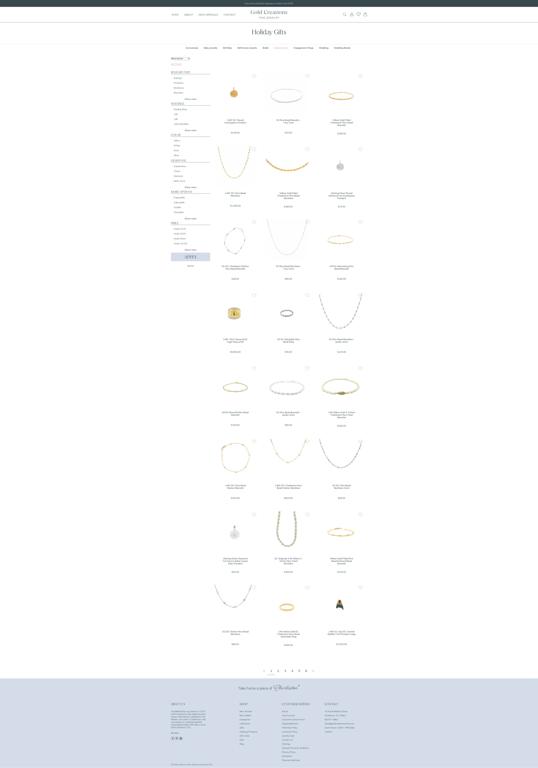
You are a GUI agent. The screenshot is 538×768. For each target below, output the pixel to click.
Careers (328, 731)
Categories (245, 719)
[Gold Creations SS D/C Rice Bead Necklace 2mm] (340, 480)
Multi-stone (179, 181)
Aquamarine (180, 166)
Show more (190, 99)
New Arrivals (246, 711)
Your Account (288, 715)
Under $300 (180, 233)
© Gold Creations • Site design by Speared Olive (192, 764)
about (188, 14)
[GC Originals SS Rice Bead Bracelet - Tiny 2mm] (287, 114)
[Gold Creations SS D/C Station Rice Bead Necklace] (234, 626)
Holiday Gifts (281, 47)
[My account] (352, 15)
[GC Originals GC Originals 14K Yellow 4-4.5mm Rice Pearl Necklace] (287, 553)
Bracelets (178, 92)
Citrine (177, 171)
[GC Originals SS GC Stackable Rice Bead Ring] (287, 333)
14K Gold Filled (181, 124)
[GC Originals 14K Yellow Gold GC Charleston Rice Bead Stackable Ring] (287, 626)
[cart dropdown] (365, 15)
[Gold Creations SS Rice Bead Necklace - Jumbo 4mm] (340, 333)
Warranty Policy (290, 727)
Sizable (177, 207)
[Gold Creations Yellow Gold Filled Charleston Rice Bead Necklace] (287, 187)
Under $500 (180, 238)
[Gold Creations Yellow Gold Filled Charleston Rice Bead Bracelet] (340, 114)
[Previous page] (264, 671)
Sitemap (286, 744)
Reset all (190, 266)
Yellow (177, 140)
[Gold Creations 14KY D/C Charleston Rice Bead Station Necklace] (287, 480)
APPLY (190, 256)
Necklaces (179, 87)
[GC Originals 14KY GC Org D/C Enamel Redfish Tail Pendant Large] (340, 626)
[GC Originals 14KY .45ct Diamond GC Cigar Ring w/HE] (234, 333)
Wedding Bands (342, 47)
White (177, 145)
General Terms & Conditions (295, 748)
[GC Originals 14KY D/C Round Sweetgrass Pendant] (234, 114)
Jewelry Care (288, 735)
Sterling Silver (180, 109)
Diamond (178, 176)
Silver (176, 155)
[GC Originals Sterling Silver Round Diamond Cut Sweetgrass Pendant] (340, 187)
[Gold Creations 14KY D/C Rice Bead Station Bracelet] (234, 480)
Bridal (265, 47)
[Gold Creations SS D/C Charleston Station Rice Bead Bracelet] (234, 260)
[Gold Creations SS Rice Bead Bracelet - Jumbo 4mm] (287, 406)
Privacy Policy (288, 752)
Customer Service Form (293, 719)
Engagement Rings (304, 47)
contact (230, 14)
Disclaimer (287, 756)
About (285, 711)
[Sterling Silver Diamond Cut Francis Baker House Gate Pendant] (234, 553)
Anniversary (192, 47)
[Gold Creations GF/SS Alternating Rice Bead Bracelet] (340, 260)
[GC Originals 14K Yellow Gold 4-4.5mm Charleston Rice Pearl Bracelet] (340, 406)
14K (176, 119)
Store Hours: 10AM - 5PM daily (339, 727)
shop (175, 14)
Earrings (178, 78)
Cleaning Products (248, 731)
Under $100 (180, 228)
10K (176, 114)
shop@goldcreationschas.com (339, 723)
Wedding (323, 47)
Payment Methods (291, 760)
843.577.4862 (331, 719)
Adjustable (179, 202)
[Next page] (313, 671)
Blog (242, 744)
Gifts (242, 727)
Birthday (227, 47)
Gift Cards (244, 735)
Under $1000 (180, 243)
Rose (176, 150)
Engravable (179, 197)
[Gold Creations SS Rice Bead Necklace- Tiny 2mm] (287, 260)
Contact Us (287, 740)
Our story (175, 733)
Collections (245, 723)
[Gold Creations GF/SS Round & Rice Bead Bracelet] (234, 406)
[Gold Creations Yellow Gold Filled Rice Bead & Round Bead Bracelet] (340, 553)
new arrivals (208, 14)
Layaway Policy (289, 731)
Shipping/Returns (290, 723)
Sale (242, 740)
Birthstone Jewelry (247, 47)
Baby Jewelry (211, 47)
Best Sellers (245, 715)
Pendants (178, 82)
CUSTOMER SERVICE (296, 704)
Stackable (179, 212)
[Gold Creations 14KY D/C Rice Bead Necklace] (234, 187)
